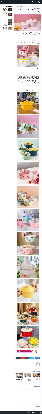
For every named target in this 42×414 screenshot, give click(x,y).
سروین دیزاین (32, 32)
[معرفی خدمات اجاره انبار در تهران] (10, 20)
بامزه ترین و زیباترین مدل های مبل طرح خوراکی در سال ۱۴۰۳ (36, 378)
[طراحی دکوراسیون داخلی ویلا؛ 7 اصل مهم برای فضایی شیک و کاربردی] (10, 23)
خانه (39, 6)
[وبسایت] (34, 364)
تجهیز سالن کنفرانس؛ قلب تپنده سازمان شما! (4, 28)
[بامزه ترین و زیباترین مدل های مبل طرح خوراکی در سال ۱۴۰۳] (36, 375)
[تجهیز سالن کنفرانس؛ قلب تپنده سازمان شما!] (10, 28)
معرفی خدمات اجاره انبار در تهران (4, 19)
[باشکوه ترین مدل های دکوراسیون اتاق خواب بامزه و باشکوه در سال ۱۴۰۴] (19, 375)
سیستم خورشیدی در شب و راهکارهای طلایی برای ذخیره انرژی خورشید (4, 10)
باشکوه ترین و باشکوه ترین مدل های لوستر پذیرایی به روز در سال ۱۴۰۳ (27, 379)
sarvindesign (33, 362)
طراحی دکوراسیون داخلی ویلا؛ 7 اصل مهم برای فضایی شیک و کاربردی (5, 24)
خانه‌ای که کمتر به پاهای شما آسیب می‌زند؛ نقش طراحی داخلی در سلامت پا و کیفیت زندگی (4, 15)
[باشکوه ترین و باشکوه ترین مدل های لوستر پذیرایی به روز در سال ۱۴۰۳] (27, 375)
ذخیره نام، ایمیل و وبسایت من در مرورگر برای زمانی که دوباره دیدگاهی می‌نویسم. (30, 404)
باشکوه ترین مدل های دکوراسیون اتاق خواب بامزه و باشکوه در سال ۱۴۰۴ (19, 379)
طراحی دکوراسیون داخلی (35, 6)
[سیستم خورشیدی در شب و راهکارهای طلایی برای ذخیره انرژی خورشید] (10, 9)
